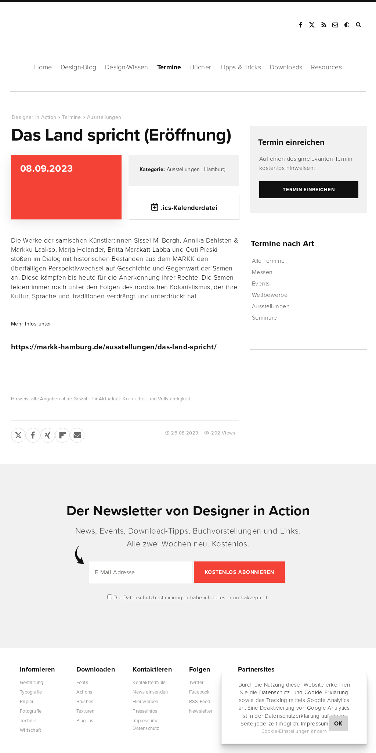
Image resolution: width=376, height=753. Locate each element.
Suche (359, 25)
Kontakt (335, 25)
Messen (262, 272)
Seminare (264, 317)
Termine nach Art (282, 243)
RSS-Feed (199, 702)
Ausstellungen (104, 117)
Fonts (82, 682)
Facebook (300, 25)
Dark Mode (347, 25)
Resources (326, 67)
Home (43, 67)
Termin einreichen (291, 142)
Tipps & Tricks (240, 67)
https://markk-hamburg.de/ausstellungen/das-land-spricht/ (114, 347)
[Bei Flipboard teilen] (62, 433)
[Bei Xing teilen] (48, 433)
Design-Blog (78, 67)
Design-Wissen (126, 67)
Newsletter (200, 711)
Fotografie (30, 711)
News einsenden (150, 692)
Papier (26, 702)
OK (338, 723)
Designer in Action (49, 22)
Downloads (286, 67)
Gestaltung (31, 682)
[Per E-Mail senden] (77, 433)
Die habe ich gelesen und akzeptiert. (190, 597)
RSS (324, 25)
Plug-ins (85, 721)
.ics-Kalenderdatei (188, 208)
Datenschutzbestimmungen (156, 597)
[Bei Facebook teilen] (33, 433)
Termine (169, 67)
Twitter (196, 682)
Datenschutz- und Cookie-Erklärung (303, 692)
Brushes (84, 702)
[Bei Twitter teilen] (18, 433)
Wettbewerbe (270, 295)
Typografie (31, 692)
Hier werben (145, 702)
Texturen (85, 711)
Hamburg (214, 169)
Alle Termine (268, 261)
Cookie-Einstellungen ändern (294, 731)
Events (261, 283)
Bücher (201, 67)
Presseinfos (145, 711)
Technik (28, 721)
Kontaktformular (150, 682)
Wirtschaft (30, 730)
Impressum (315, 723)
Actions (84, 692)
